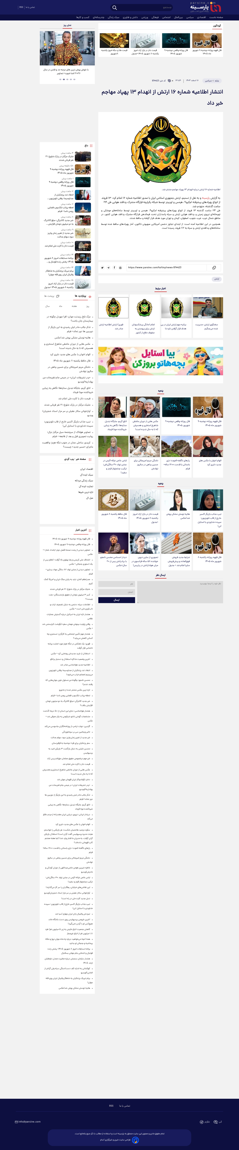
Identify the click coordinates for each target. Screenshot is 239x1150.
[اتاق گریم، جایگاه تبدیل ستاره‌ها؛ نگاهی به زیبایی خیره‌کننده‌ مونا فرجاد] (113, 407)
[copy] (214, 267)
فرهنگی (155, 17)
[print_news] (120, 268)
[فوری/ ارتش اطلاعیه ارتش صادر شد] (113, 307)
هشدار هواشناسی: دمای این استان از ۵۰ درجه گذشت (66, 711)
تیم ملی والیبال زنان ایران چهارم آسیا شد (72, 914)
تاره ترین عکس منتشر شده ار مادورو (74, 690)
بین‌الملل (179, 17)
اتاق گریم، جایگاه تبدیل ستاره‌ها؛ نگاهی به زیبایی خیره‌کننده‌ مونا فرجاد (115, 425)
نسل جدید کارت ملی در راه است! (75, 898)
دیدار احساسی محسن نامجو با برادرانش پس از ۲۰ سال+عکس (113, 561)
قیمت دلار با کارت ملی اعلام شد (59, 246)
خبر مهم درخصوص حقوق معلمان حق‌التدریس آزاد (68, 758)
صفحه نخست (216, 17)
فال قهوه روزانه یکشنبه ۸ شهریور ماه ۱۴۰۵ (209, 559)
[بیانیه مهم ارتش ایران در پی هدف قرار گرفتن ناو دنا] (176, 307)
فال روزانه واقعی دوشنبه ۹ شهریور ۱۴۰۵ (176, 52)
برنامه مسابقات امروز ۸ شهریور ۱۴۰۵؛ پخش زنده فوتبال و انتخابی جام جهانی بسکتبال (58, 260)
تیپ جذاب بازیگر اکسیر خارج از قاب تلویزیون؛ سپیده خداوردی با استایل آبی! (209, 520)
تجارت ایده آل (86, 486)
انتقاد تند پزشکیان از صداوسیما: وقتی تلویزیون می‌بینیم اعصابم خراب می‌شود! (59, 197)
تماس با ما (30, 7)
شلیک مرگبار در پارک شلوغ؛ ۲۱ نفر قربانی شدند (59, 158)
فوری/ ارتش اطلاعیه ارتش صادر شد (111, 327)
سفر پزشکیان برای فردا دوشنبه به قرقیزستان (71, 743)
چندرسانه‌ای (99, 17)
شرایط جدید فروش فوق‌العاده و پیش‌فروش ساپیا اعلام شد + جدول (179, 561)
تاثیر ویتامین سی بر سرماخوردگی (76, 732)
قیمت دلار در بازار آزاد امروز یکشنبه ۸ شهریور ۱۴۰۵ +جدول (145, 52)
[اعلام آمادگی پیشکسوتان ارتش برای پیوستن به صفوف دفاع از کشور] (145, 307)
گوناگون (217, 26)
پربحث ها (49, 296)
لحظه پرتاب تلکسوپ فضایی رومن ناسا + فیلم (60, 209)
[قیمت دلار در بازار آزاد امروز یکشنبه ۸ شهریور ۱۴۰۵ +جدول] (145, 40)
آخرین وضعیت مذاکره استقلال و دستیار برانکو (70, 659)
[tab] (74, 79)
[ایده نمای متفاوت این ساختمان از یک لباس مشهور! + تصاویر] (67, 48)
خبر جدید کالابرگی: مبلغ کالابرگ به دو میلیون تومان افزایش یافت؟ (58, 222)
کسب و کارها (83, 17)
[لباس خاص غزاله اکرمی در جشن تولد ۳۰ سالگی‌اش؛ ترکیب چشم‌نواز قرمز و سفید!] (113, 446)
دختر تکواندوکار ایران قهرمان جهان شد (73, 779)
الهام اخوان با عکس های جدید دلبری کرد (210, 463)
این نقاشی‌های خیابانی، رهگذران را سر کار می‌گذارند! (68, 887)
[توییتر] (102, 268)
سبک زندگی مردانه (84, 481)
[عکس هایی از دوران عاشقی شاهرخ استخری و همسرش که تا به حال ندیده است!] (145, 407)
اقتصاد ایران (86, 469)
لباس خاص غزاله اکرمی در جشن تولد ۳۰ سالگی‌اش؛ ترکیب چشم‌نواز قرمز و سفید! (115, 467)
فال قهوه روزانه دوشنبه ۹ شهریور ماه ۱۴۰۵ (207, 52)
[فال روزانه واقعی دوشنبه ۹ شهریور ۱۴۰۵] (176, 40)
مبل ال (89, 498)
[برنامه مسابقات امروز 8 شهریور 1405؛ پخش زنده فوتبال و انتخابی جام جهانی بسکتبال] (83, 258)
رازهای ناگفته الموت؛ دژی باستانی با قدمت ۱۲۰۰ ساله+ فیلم (177, 465)
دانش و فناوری (131, 17)
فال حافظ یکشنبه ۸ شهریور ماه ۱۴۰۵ (114, 516)
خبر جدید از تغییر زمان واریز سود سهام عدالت (60, 235)
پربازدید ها (80, 296)
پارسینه (206, 198)
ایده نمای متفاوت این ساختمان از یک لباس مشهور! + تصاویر (66, 71)
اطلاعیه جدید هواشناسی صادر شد (75, 665)
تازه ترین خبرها (85, 492)
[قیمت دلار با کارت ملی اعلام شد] (83, 246)
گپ (220, 1122)
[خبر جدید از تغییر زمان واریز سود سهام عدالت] (83, 233)
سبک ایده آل (86, 475)
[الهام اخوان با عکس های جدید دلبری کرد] (208, 446)
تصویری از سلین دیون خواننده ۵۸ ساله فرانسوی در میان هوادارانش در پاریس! (145, 561)
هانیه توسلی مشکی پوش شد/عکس (178, 516)
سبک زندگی (114, 17)
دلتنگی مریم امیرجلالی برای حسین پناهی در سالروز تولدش (146, 465)
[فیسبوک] (114, 268)
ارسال (117, 600)
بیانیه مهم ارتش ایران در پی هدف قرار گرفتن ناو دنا (173, 327)
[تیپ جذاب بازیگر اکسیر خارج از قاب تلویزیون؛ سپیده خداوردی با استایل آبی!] (208, 500)
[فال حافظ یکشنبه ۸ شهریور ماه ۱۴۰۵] (113, 500)
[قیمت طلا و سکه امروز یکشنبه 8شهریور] (114, 40)
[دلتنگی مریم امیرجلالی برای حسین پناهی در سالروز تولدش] (145, 446)
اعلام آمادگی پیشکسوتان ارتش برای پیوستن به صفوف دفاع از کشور (143, 329)
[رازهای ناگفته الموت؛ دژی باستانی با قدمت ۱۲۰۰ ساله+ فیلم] (176, 446)
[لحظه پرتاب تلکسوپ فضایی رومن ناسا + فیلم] (83, 208)
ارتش (216, 279)
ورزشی (145, 17)
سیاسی (190, 17)
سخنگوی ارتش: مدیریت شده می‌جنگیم (206, 327)
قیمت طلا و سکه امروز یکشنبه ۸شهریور (114, 52)
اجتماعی (166, 17)
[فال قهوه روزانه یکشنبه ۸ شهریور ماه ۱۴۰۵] (208, 543)
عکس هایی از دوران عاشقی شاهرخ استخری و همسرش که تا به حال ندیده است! (145, 425)
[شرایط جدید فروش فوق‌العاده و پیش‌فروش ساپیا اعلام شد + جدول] (176, 543)
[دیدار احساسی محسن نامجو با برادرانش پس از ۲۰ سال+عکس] (113, 543)
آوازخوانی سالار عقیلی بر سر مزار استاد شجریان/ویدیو (67, 893)
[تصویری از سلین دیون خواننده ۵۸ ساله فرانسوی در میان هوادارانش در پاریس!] (145, 543)
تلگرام (207, 1122)
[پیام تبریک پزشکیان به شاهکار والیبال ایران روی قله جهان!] (83, 271)
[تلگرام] (108, 268)
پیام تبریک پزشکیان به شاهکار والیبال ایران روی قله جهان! (59, 273)
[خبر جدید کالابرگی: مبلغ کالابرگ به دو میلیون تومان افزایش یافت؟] (83, 220)
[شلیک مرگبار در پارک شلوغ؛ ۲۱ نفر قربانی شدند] (83, 157)
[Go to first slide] (91, 49)
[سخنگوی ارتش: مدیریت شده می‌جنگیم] (208, 307)
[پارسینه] (203, 8)
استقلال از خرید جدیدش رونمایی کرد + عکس (70, 653)
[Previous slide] (44, 49)
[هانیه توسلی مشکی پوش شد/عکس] (176, 500)
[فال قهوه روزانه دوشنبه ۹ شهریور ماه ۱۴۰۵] (207, 40)
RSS (21, 7)
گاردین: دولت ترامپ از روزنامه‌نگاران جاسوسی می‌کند (67, 726)
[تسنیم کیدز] (160, 362)
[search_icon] (114, 8)
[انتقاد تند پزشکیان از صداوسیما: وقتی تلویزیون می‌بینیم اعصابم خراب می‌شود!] (83, 195)
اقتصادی (202, 17)
